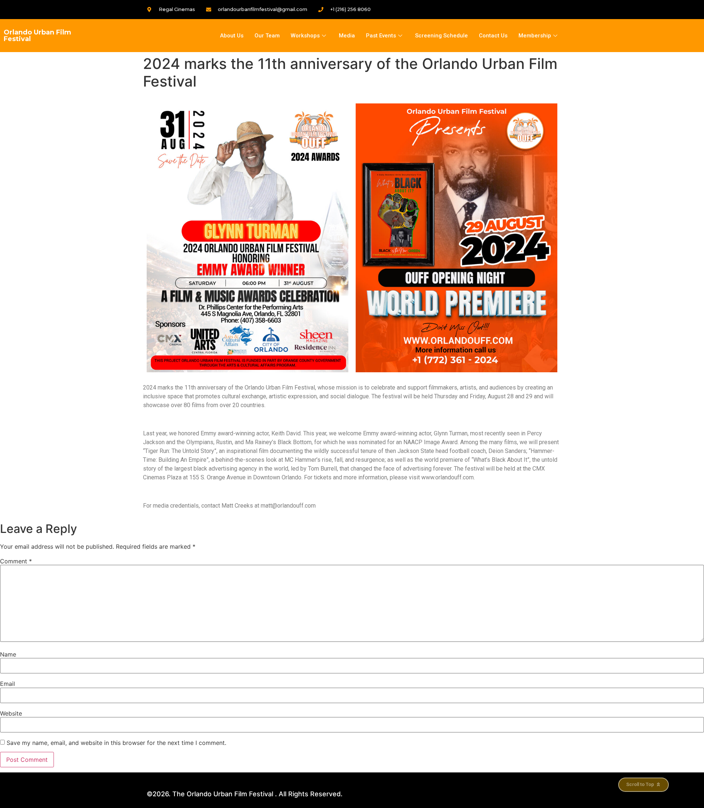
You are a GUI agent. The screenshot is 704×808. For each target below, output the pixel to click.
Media (347, 35)
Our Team (267, 35)
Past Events (381, 35)
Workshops (305, 35)
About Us (231, 35)
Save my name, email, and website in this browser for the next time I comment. (116, 743)
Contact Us (493, 35)
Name (8, 654)
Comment (16, 561)
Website (11, 713)
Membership (534, 35)
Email (7, 684)
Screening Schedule (441, 35)
